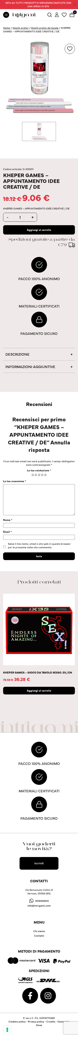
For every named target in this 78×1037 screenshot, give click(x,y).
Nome (7, 520)
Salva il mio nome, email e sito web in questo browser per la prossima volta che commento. (39, 545)
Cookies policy (17, 1021)
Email (7, 531)
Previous (6, 647)
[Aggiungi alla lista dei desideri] (70, 49)
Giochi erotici (20, 27)
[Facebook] (30, 995)
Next (72, 647)
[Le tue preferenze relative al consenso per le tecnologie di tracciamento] (7, 1030)
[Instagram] (48, 995)
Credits (50, 1021)
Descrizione (17, 354)
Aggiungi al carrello (39, 229)
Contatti (39, 935)
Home (6, 27)
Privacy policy (36, 1021)
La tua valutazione (39, 470)
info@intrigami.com (39, 905)
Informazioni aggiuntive (30, 366)
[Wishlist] (64, 14)
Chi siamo (39, 931)
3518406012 (42, 900)
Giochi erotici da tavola (44, 27)
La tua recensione (14, 481)
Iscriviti (39, 863)
